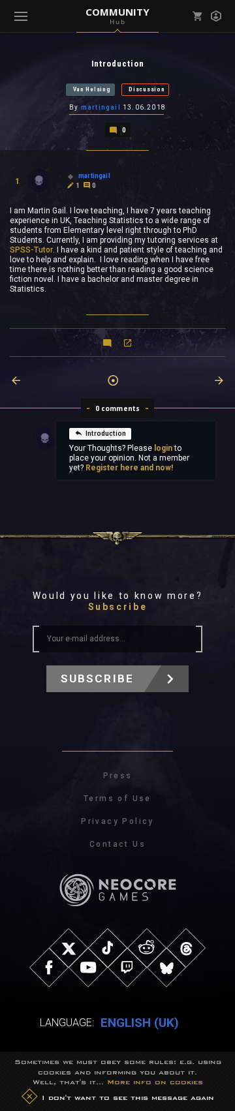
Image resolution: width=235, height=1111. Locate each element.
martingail (101, 107)
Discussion (146, 89)
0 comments (117, 408)
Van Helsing (92, 89)
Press (118, 775)
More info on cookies (155, 1082)
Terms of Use (117, 798)
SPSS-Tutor (31, 249)
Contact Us (117, 844)
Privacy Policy (117, 821)
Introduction (106, 433)
